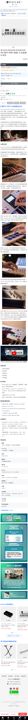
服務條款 (17, 705)
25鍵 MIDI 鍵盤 (21, 623)
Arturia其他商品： (8, 604)
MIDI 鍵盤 (9, 9)
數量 (2, 86)
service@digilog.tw (15, 684)
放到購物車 (13, 714)
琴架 (2, 660)
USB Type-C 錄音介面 (6, 623)
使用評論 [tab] (10, 102)
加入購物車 (8, 620)
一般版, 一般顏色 (14, 83)
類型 (2, 81)
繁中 (13, 4)
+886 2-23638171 (14, 681)
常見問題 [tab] (23, 102)
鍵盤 (5, 9)
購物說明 (23, 676)
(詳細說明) (3, 97)
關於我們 (4, 676)
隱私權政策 (11, 705)
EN (16, 4)
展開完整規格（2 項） (8, 510)
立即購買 (23, 714)
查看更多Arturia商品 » (14, 635)
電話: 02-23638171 (14, 6)
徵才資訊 (17, 676)
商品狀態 (3, 90)
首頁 (2, 9)
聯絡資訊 (10, 676)
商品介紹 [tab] (3, 102)
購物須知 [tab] (16, 102)
